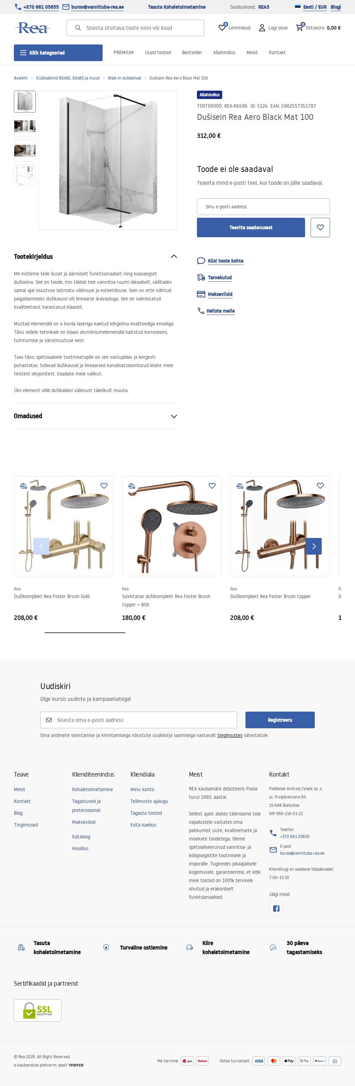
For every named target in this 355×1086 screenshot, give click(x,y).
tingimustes (229, 735)
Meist (252, 52)
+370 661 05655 (41, 6)
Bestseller (192, 52)
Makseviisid (83, 822)
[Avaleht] (33, 27)
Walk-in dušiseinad (124, 78)
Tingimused (26, 825)
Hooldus (80, 848)
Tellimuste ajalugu (149, 801)
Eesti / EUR (315, 6)
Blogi (336, 6)
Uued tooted (158, 52)
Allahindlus (224, 52)
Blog (18, 813)
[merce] (76, 1065)
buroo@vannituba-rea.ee (97, 6)
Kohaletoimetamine (92, 789)
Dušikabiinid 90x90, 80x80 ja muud (67, 78)
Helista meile (221, 310)
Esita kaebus (143, 825)
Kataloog (81, 837)
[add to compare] (24, 486)
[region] (25, 160)
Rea (17, 588)
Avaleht (21, 78)
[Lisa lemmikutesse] (104, 486)
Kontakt (277, 52)
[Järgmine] (314, 546)
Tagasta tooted (146, 813)
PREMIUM (124, 52)
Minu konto (142, 789)
